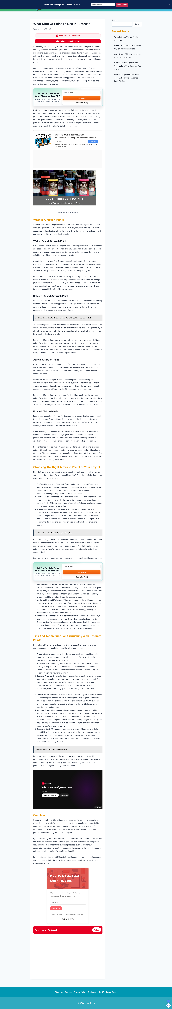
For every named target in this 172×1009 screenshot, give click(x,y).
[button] (67, 208)
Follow (96, 930)
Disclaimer (92, 992)
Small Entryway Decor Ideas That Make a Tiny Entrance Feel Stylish (127, 66)
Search (115, 20)
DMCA (101, 992)
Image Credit (111, 992)
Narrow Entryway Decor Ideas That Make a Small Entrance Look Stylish (126, 78)
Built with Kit (82, 102)
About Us (59, 992)
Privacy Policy (80, 992)
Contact (68, 992)
